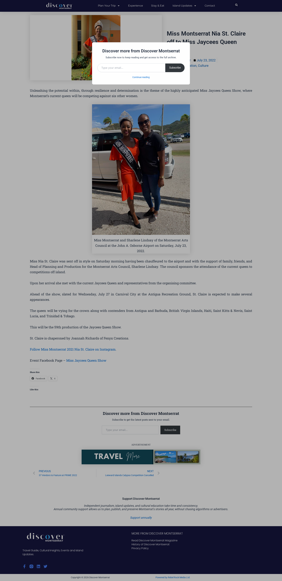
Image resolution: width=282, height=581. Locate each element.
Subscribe (175, 67)
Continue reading (141, 77)
